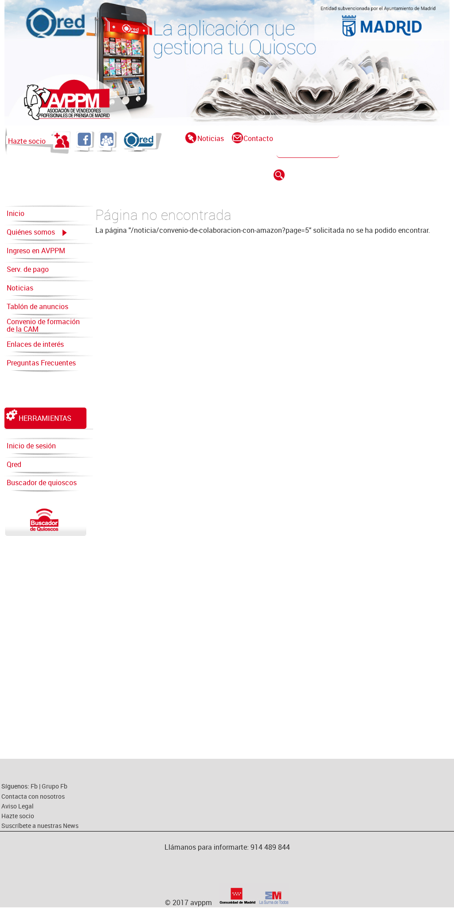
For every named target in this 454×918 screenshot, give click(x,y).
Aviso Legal (17, 806)
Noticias (210, 138)
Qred (14, 464)
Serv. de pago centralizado (28, 271)
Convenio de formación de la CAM (43, 325)
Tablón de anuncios (37, 306)
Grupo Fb (54, 786)
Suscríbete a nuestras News (39, 825)
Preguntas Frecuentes (41, 363)
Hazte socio (27, 141)
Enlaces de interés (35, 344)
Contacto (258, 138)
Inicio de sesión (31, 446)
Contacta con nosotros (33, 796)
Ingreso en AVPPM (36, 250)
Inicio (15, 213)
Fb (35, 786)
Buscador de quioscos (42, 482)
